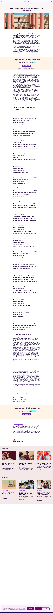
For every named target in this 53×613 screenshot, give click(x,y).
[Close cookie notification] (51, 606)
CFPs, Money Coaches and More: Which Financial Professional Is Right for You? (26, 465)
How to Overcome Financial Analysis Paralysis (8, 493)
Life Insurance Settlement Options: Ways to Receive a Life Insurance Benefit (43, 493)
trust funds (35, 43)
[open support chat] (52, 1)
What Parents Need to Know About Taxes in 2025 (44, 464)
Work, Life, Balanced (5, 490)
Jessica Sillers (40, 469)
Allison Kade (25, 10)
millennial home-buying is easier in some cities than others (28, 52)
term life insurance (24, 43)
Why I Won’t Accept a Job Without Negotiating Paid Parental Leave (8, 465)
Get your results (26, 65)
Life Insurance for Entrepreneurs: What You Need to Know (25, 493)
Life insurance (22, 490)
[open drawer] (1, 1)
